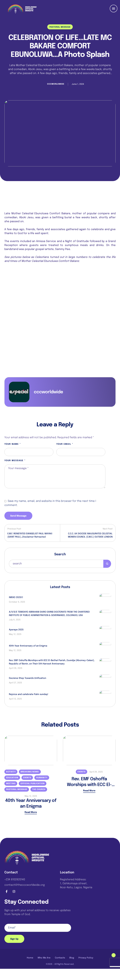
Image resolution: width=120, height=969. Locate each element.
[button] (114, 955)
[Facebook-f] (6, 891)
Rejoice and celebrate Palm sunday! (28, 694)
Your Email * (64, 444)
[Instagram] (13, 891)
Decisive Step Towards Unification (27, 678)
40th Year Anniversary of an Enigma (28, 646)
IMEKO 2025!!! (16, 597)
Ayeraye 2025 (16, 630)
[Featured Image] (60, 133)
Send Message (18, 516)
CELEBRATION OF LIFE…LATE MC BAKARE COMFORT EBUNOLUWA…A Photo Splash (60, 46)
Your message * (14, 461)
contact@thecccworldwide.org (24, 885)
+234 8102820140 (14, 879)
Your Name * (12, 444)
